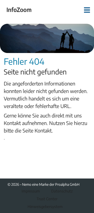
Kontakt (43, 130)
